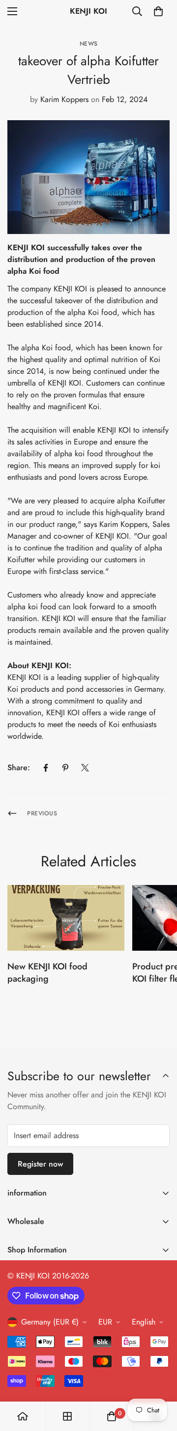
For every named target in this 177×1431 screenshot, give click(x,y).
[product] (23, 1416)
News (89, 43)
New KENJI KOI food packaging (47, 972)
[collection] (67, 1416)
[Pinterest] (65, 768)
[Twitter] (85, 768)
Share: (18, 767)
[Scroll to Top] (159, 1379)
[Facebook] (46, 768)
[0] (158, 11)
